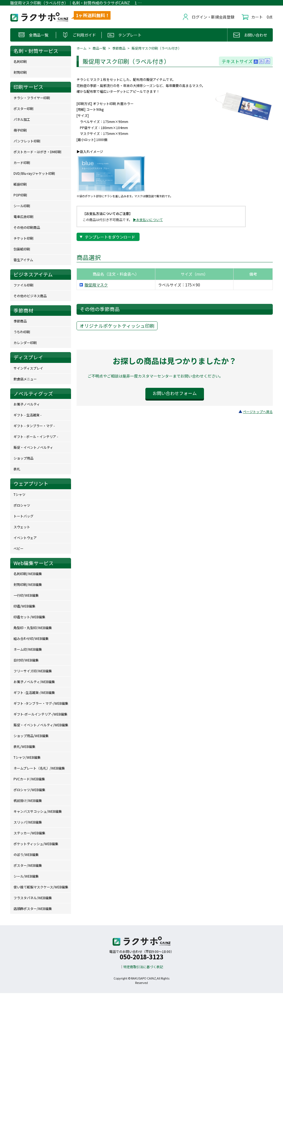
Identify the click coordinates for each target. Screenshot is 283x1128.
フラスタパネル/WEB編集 (33, 897)
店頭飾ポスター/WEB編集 (33, 908)
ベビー (18, 548)
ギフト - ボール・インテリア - (36, 436)
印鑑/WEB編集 (24, 606)
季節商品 (118, 48)
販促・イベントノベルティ (33, 447)
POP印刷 (20, 195)
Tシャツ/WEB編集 (27, 757)
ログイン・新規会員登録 (213, 17)
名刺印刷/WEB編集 (28, 573)
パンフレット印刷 (27, 141)
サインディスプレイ (28, 368)
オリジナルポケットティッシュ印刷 (117, 325)
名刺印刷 (20, 61)
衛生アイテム (23, 259)
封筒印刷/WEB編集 (28, 584)
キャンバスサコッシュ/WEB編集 (38, 811)
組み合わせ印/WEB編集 (31, 638)
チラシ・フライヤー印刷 (32, 97)
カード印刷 (22, 162)
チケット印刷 (23, 238)
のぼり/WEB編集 (26, 854)
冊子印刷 (20, 130)
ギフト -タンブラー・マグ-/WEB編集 (41, 703)
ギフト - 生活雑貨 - (27, 414)
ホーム (82, 48)
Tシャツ (19, 494)
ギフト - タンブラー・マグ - (34, 425)
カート (257, 17)
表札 (17, 468)
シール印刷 (22, 205)
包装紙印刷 (22, 249)
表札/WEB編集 (24, 746)
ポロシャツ (22, 505)
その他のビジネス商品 (30, 295)
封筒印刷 (20, 72)
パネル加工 (22, 119)
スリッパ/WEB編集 (28, 822)
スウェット (22, 526)
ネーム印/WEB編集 (28, 649)
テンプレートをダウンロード (110, 237)
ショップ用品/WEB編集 (31, 735)
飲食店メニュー (25, 378)
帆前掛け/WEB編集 (28, 800)
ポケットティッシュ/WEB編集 (36, 843)
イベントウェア (25, 537)
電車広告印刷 (23, 216)
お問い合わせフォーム (175, 393)
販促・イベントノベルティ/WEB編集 (41, 724)
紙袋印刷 (20, 184)
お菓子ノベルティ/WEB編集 (34, 681)
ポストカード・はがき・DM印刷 (37, 151)
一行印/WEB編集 (26, 595)
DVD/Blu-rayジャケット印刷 (34, 173)
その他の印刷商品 (27, 227)
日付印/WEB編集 (26, 660)
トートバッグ (23, 516)
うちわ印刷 (22, 331)
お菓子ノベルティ (27, 404)
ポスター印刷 (23, 108)
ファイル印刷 (23, 285)
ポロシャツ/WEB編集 (29, 789)
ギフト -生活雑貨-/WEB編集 (34, 692)
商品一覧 (99, 48)
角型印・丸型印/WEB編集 (33, 627)
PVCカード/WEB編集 (29, 778)
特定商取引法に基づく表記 (143, 966)
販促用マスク (96, 285)
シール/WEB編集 (26, 876)
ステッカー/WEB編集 (29, 832)
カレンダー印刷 (25, 342)
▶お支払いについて (148, 219)
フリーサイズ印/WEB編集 (33, 670)
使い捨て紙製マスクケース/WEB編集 (41, 887)
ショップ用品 (23, 458)
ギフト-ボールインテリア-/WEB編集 (40, 714)
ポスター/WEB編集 (28, 865)
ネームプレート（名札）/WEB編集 (39, 768)
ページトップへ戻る (258, 411)
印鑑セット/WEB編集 (29, 616)
